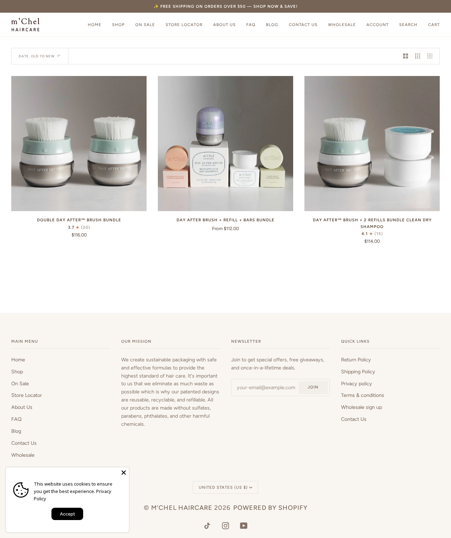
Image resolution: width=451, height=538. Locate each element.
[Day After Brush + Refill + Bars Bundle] (225, 143)
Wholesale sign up (361, 407)
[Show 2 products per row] (406, 56)
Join (313, 387)
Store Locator (26, 395)
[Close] (123, 472)
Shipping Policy (358, 371)
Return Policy (356, 359)
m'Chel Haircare (181, 508)
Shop (17, 371)
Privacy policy (356, 383)
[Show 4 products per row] (431, 56)
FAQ (16, 419)
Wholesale (23, 455)
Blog (16, 431)
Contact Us (24, 443)
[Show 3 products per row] (418, 56)
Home (18, 359)
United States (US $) (223, 487)
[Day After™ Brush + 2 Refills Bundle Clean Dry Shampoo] (372, 143)
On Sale (20, 383)
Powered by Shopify (270, 508)
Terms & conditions (362, 395)
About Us (21, 407)
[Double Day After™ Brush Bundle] (79, 143)
